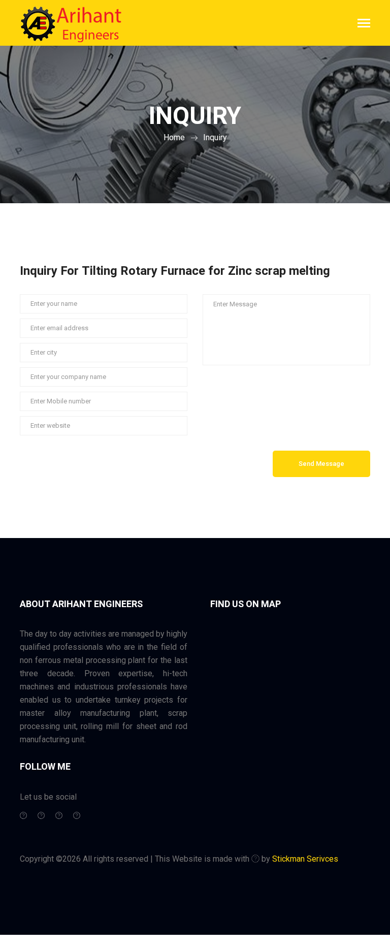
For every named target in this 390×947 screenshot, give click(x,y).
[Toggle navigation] (364, 24)
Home (174, 137)
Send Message (321, 463)
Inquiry (215, 137)
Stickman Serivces (305, 859)
